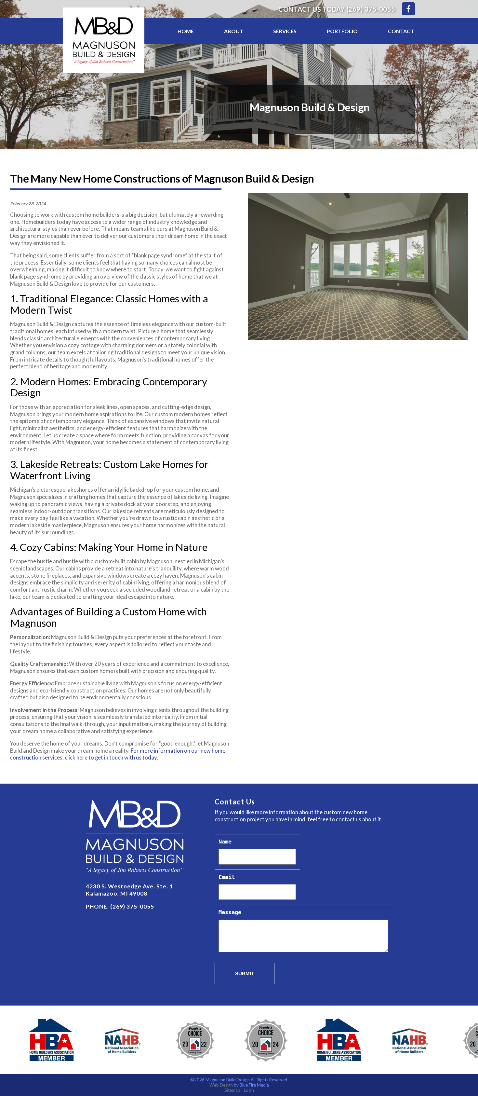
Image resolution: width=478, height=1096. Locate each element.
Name (225, 842)
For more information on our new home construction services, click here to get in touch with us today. (117, 754)
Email (227, 877)
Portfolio (342, 31)
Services (285, 31)
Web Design (221, 1085)
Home (186, 31)
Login (249, 1090)
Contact (401, 31)
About (233, 31)
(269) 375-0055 (370, 9)
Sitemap (232, 1090)
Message (230, 912)
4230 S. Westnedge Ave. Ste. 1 (129, 886)
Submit (244, 973)
